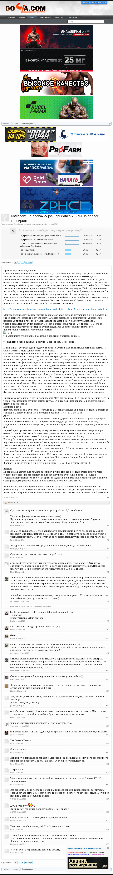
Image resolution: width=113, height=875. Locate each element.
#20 (107, 752)
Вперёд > (28, 262)
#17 (107, 726)
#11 (107, 653)
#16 (107, 717)
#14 (107, 691)
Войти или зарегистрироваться (94, 2)
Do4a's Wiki (59, 17)
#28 (107, 844)
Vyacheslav (14, 726)
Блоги (31, 17)
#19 (107, 743)
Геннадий (13, 549)
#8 (108, 621)
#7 (108, 601)
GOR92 (13, 799)
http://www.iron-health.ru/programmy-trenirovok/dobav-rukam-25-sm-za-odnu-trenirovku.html (55, 309)
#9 (108, 630)
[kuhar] (5, 218)
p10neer (13, 706)
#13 (107, 679)
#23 (107, 784)
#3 (108, 540)
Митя (12, 525)
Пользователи (45, 17)
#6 (108, 572)
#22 (107, 773)
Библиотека (73, 17)
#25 (107, 812)
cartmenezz (14, 601)
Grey (12, 679)
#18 (107, 735)
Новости (11, 17)
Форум (22, 17)
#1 (108, 497)
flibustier (13, 691)
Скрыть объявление (108, 848)
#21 (107, 764)
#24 (107, 799)
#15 (107, 706)
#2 (108, 525)
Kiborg (12, 717)
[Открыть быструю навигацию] (110, 124)
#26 (107, 821)
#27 (107, 829)
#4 (108, 549)
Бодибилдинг (19, 224)
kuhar (46, 224)
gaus (12, 735)
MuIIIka (13, 821)
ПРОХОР (13, 638)
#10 (107, 638)
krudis (12, 621)
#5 (108, 557)
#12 (107, 671)
